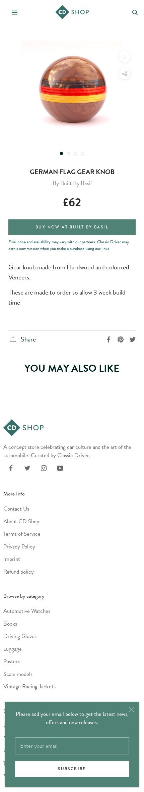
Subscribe (72, 769)
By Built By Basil (72, 183)
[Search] (135, 12)
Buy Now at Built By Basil (72, 227)
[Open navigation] (11, 12)
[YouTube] (60, 467)
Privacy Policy (19, 546)
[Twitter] (27, 467)
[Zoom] (125, 57)
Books (10, 624)
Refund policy (18, 572)
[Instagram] (44, 467)
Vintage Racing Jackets (29, 686)
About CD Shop (21, 521)
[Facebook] (11, 467)
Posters (11, 661)
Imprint (11, 559)
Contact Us (16, 509)
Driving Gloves (20, 636)
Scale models (17, 674)
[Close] (131, 709)
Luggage (12, 649)
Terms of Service (22, 534)
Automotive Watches (26, 611)
